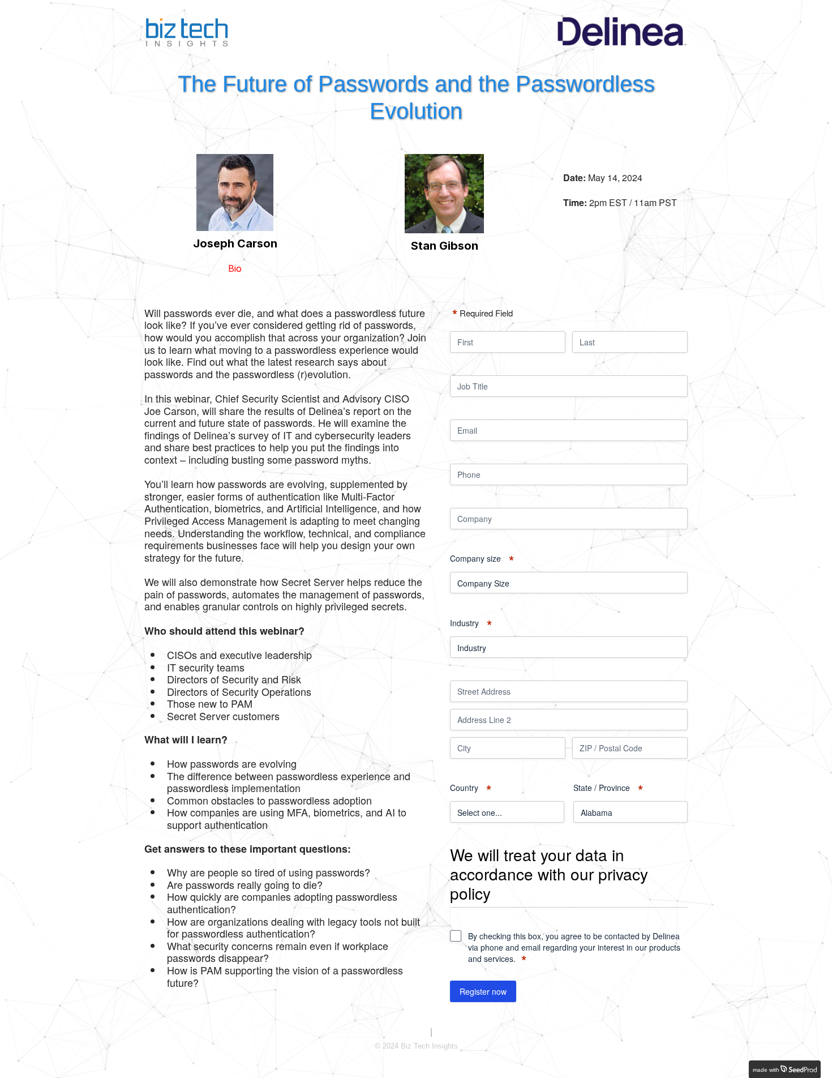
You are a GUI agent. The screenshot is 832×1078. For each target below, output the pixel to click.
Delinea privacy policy (471, 1032)
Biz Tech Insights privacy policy (375, 1032)
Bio (235, 268)
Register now (483, 991)
